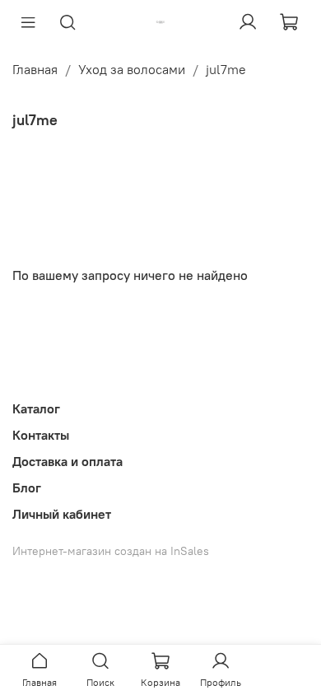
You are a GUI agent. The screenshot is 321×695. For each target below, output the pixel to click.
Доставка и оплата (67, 461)
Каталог (36, 408)
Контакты (40, 435)
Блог (26, 487)
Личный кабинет (61, 514)
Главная (35, 69)
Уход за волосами (131, 69)
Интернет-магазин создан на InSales (110, 550)
